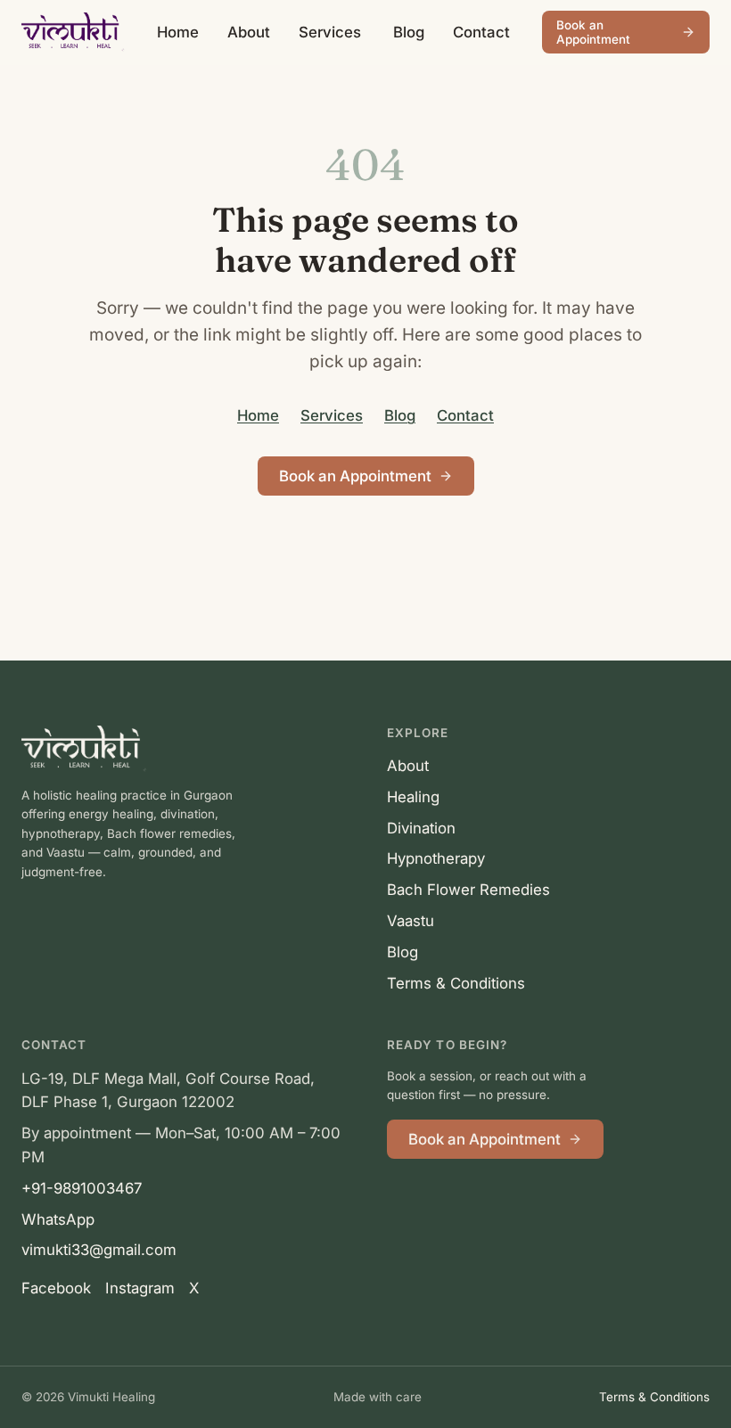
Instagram (140, 1288)
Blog (408, 32)
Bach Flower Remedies (468, 890)
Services (330, 32)
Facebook (56, 1288)
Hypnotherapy (436, 858)
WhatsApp (57, 1219)
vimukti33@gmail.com (99, 1250)
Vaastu (410, 921)
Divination (421, 828)
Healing (413, 797)
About (248, 32)
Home (178, 32)
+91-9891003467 (81, 1188)
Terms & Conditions (456, 983)
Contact (481, 32)
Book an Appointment (593, 32)
